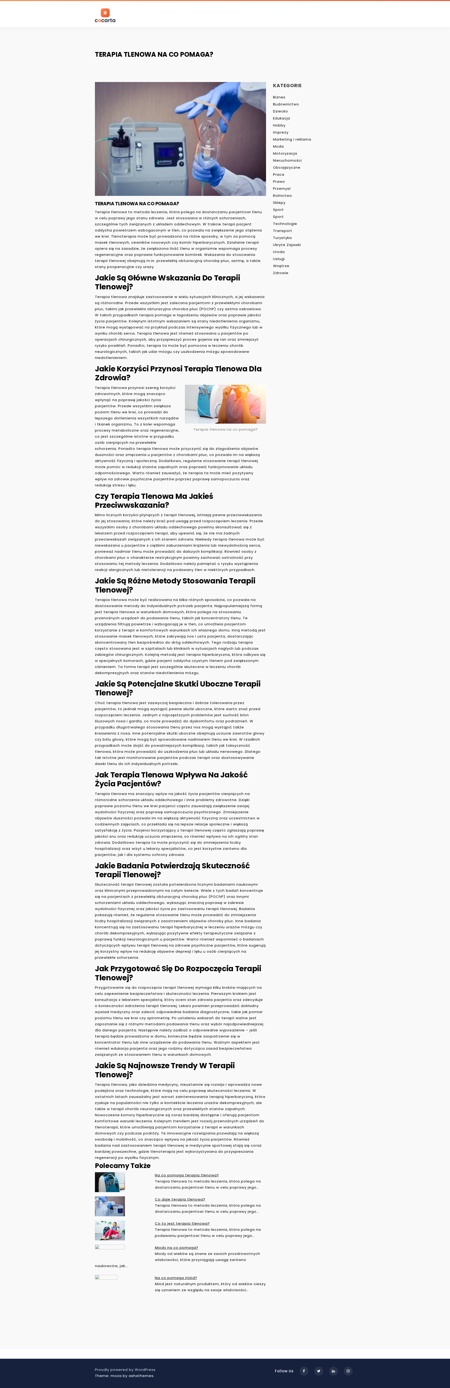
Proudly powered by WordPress (125, 1369)
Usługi (279, 258)
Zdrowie (281, 272)
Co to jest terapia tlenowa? (182, 1223)
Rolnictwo (282, 195)
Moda (278, 146)
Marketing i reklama (292, 139)
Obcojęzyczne (286, 167)
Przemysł (282, 188)
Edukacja (281, 118)
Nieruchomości (287, 160)
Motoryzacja (285, 153)
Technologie (285, 223)
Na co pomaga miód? (176, 1277)
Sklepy (279, 202)
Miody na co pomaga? (176, 1247)
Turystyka (282, 237)
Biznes (279, 97)
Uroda (279, 251)
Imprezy (281, 132)
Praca (278, 174)
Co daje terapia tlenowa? (180, 1199)
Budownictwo (286, 104)
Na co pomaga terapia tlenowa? (187, 1175)
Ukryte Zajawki (287, 244)
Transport (282, 230)
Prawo (279, 181)
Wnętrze (281, 265)
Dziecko (280, 111)
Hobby (279, 125)
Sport (278, 209)
